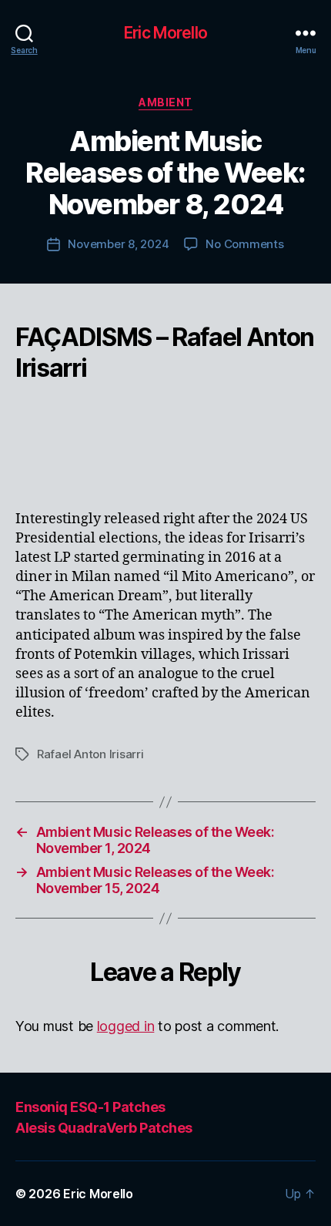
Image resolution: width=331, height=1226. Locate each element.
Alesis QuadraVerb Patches (103, 1128)
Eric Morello (165, 33)
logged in (126, 1026)
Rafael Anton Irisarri (90, 754)
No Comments (244, 244)
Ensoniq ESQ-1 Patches (90, 1107)
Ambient (165, 102)
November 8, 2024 (118, 244)
